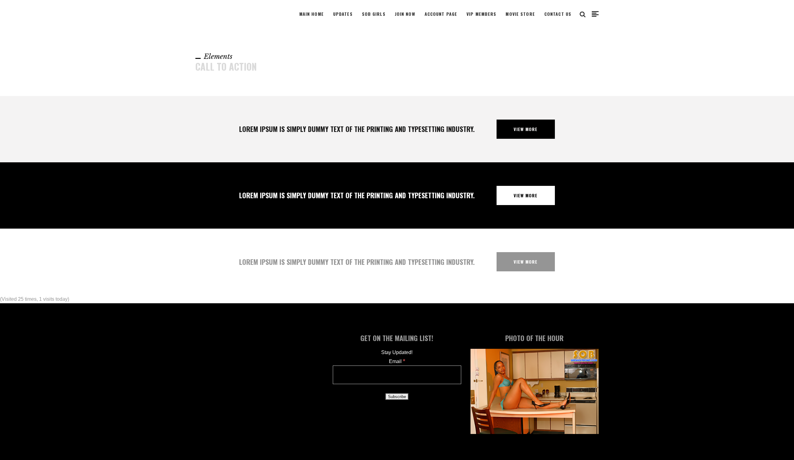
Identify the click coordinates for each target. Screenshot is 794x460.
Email (397, 361)
